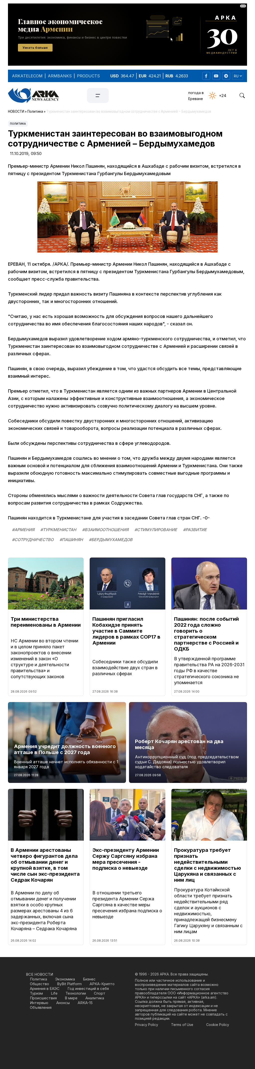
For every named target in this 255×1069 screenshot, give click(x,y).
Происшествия (43, 998)
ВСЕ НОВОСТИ (39, 974)
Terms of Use (182, 1024)
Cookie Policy (217, 1024)
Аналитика (94, 998)
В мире (71, 998)
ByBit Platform (69, 983)
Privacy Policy (146, 1024)
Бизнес (89, 979)
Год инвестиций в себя (88, 988)
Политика (18, 123)
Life (54, 993)
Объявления (41, 1007)
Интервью (39, 1002)
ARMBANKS (60, 75)
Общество (39, 983)
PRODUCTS (88, 75)
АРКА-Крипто (102, 983)
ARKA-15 (85, 1002)
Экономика (65, 979)
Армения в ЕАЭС (45, 988)
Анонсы (63, 1002)
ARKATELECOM (27, 75)
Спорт (99, 993)
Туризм (36, 993)
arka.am (208, 997)
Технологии (75, 993)
